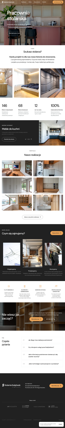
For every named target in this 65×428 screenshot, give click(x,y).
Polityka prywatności (27, 419)
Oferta (30, 2)
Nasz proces (37, 2)
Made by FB (61, 419)
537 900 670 (28, 384)
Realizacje (23, 2)
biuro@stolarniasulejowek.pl (32, 385)
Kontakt (44, 2)
